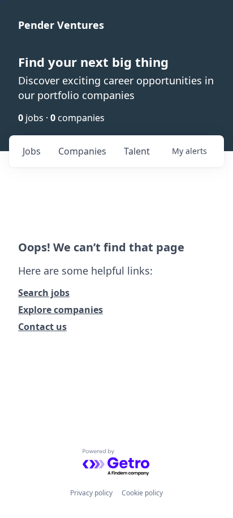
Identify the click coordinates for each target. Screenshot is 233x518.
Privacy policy (91, 493)
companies (82, 151)
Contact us (42, 326)
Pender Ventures (61, 25)
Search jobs (44, 292)
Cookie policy (142, 493)
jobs (32, 151)
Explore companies (60, 309)
